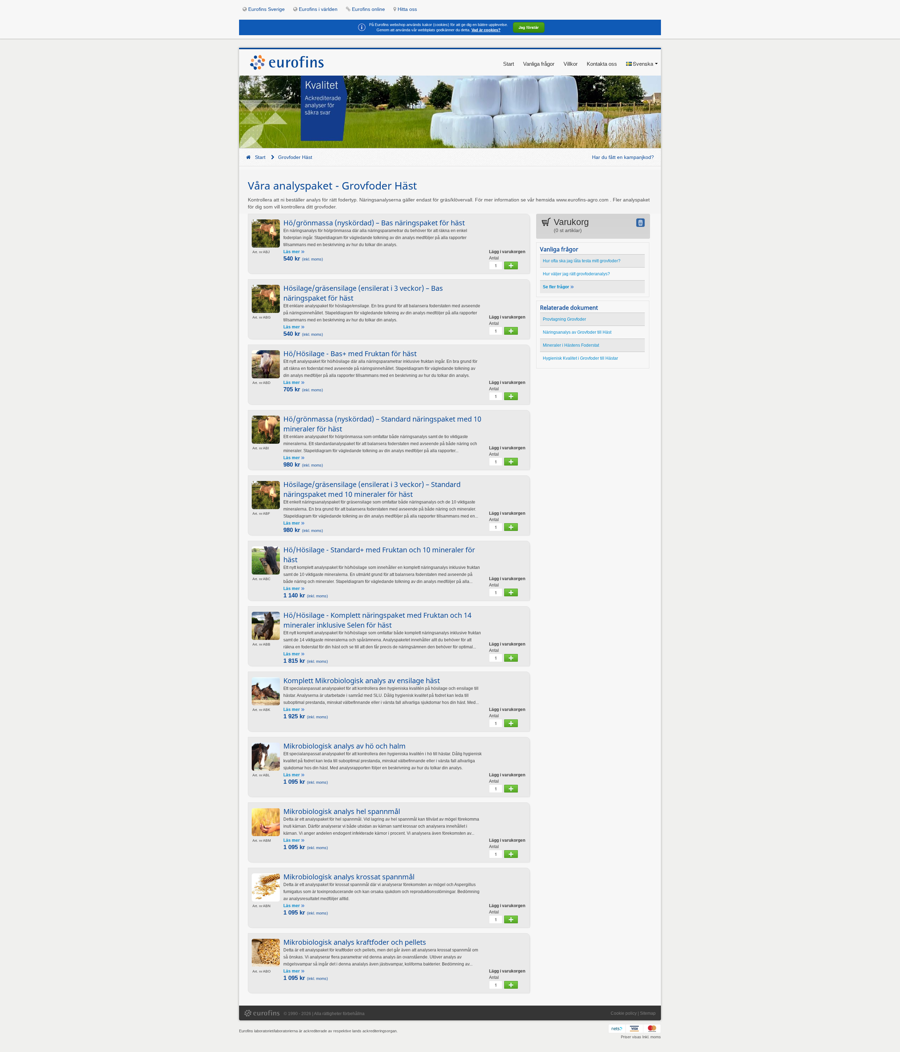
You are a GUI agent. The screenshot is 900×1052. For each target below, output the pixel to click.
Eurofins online (368, 9)
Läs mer (292, 251)
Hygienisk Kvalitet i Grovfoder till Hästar (580, 358)
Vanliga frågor (538, 64)
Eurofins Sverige (266, 9)
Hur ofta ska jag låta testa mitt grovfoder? (582, 260)
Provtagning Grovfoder (564, 319)
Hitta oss (407, 9)
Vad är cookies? (486, 30)
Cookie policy (624, 1013)
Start (508, 64)
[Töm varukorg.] (640, 222)
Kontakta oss (602, 64)
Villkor (571, 64)
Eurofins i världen (318, 9)
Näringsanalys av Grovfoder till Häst (577, 332)
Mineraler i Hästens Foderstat (571, 345)
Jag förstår (529, 27)
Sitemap (648, 1013)
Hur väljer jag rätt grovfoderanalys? (576, 273)
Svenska (643, 63)
